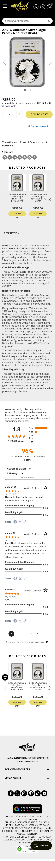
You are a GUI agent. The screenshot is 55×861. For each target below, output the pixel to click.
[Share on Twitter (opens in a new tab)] (20, 522)
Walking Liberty (16, 311)
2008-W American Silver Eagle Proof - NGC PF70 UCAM (17, 197)
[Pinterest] (29, 157)
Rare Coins (21, 825)
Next (50, 62)
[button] (27, 104)
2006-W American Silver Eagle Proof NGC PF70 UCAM (38, 197)
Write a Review (27, 478)
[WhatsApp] (19, 157)
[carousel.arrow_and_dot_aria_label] (30, 90)
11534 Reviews (17, 441)
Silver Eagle (45, 839)
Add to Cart (17, 214)
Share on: (7, 152)
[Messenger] (24, 157)
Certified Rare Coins (15, 828)
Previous (4, 62)
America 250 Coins (39, 825)
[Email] (14, 157)
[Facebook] (4, 157)
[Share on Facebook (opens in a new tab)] (15, 522)
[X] (9, 157)
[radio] (39, 428)
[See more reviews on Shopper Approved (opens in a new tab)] (25, 522)
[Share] (34, 157)
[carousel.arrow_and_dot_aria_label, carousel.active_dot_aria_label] (25, 90)
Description (11, 233)
